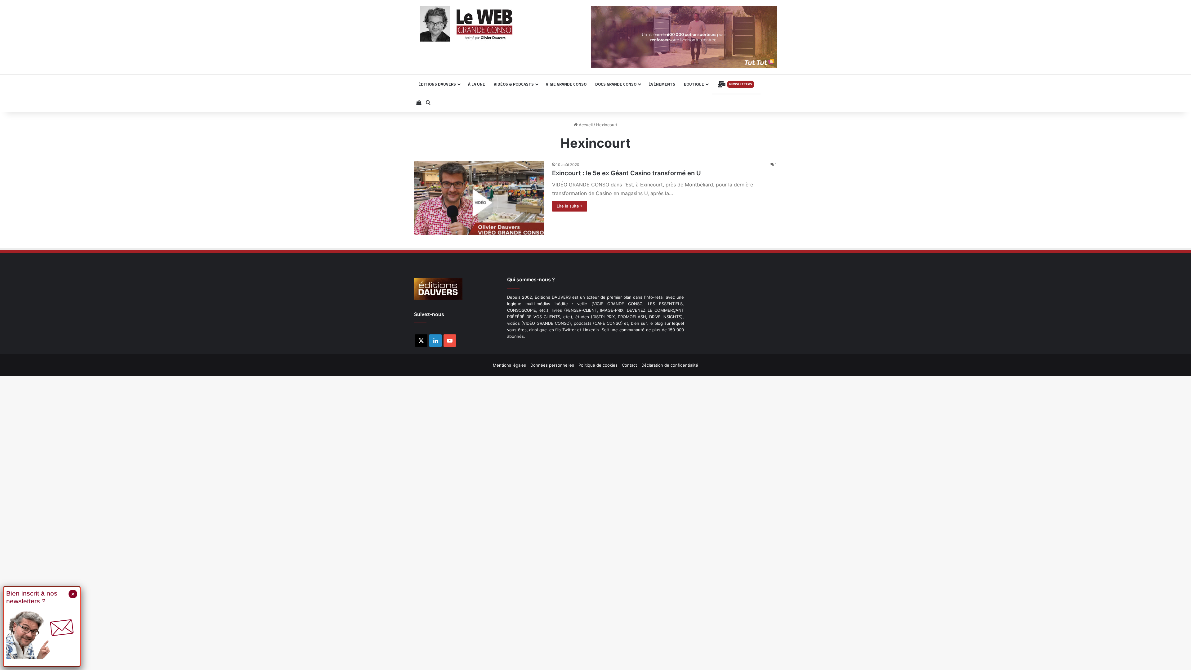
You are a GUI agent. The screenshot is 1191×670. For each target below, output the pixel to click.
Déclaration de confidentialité (669, 365)
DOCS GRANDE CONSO (615, 84)
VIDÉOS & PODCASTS (514, 84)
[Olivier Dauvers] (466, 24)
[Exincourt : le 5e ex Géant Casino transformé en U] (479, 198)
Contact (629, 365)
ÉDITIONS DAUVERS (437, 84)
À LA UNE (476, 84)
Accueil (585, 124)
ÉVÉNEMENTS (662, 84)
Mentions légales (509, 365)
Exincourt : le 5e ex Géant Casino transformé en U (626, 173)
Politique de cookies (598, 365)
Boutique (694, 84)
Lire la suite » (569, 205)
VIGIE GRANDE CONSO (566, 84)
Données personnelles (552, 365)
